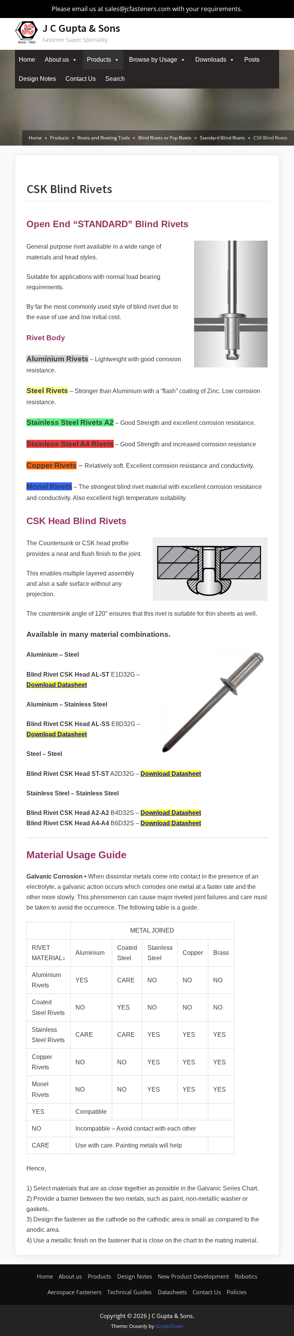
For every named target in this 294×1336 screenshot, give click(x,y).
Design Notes (37, 78)
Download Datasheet (56, 685)
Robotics (246, 1276)
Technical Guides (129, 1292)
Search (115, 78)
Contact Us (80, 78)
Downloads (210, 59)
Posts (252, 59)
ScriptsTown (169, 1326)
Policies (237, 1292)
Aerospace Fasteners (74, 1292)
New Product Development (193, 1276)
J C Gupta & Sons (81, 28)
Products (99, 59)
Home (27, 59)
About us (57, 59)
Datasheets (172, 1292)
